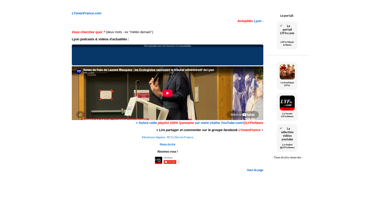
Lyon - (250, 21)
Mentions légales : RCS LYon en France (167, 137)
